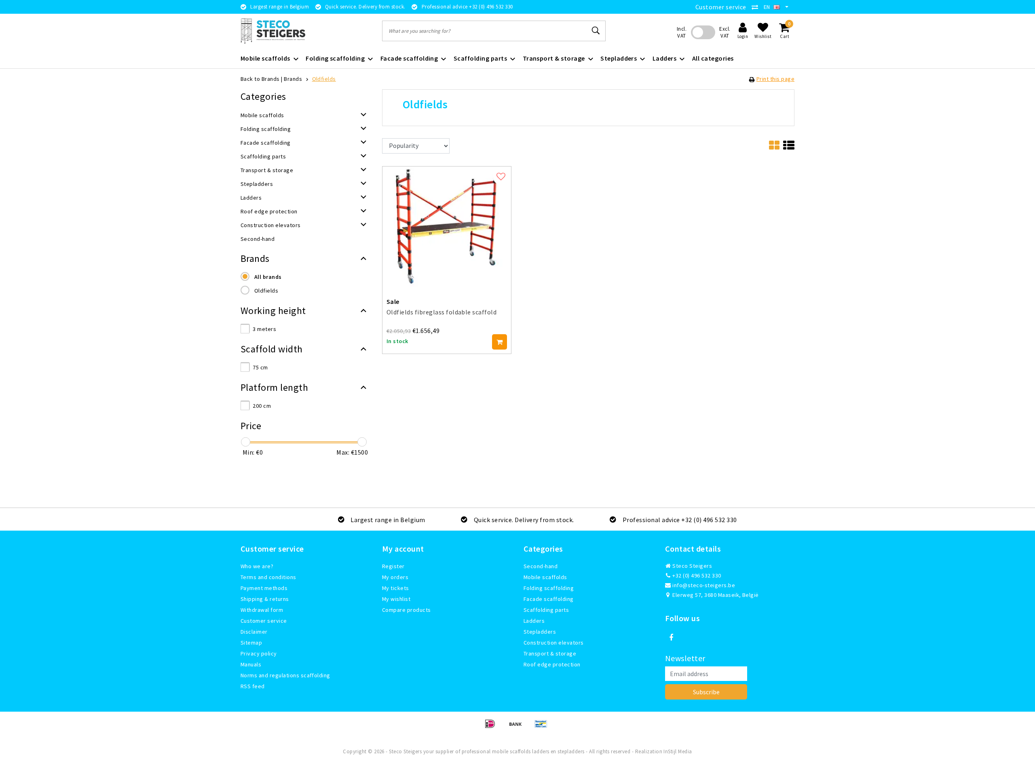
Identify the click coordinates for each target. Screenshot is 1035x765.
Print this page (775, 78)
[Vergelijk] (757, 7)
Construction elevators (554, 642)
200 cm (262, 405)
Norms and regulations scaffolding (285, 675)
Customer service (720, 7)
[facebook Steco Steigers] (671, 637)
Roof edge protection (552, 664)
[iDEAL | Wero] (492, 727)
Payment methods (264, 588)
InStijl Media (677, 751)
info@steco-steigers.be (703, 585)
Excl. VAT (724, 32)
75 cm (260, 367)
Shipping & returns (265, 599)
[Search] (596, 31)
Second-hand (541, 566)
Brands (293, 78)
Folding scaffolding (549, 588)
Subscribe (706, 692)
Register (393, 566)
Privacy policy (259, 653)
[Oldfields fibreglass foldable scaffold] (447, 225)
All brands (268, 276)
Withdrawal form (262, 609)
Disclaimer (254, 631)
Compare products (406, 609)
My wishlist (396, 599)
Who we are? (257, 566)
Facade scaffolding (549, 599)
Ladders (534, 620)
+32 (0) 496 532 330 (696, 575)
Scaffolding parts (546, 609)
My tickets (395, 588)
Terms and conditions (268, 577)
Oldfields (324, 78)
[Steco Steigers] (273, 31)
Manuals (251, 664)
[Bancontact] (543, 727)
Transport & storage (550, 653)
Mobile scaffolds (545, 577)
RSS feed (253, 686)
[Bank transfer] (518, 727)
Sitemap (251, 642)
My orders (395, 577)
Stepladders (540, 631)
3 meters (264, 329)
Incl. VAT (681, 32)
